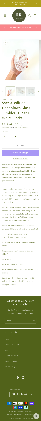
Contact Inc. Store (11, 356)
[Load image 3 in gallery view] (30, 91)
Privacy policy (29, 414)
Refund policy (10, 367)
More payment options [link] (20, 158)
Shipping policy (28, 418)
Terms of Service (11, 361)
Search (7, 339)
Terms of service (16, 418)
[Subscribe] (33, 321)
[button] (5, 15)
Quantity (5, 131)
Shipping (12, 127)
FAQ (6, 350)
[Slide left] (2, 91)
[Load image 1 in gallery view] (10, 91)
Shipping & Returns (12, 344)
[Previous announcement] (4, 3)
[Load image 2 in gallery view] (20, 91)
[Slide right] (38, 91)
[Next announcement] (36, 3)
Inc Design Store (19, 411)
